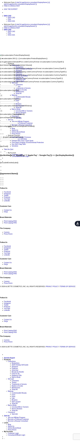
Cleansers (19, 84)
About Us (15, 130)
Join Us (10, 120)
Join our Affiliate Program (20, 121)
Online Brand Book (18, 132)
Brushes (18, 104)
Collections (12, 361)
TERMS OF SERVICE (67, 286)
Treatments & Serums (23, 88)
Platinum (15, 368)
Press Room (16, 134)
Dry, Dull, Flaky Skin (19, 144)
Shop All (18, 93)
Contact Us (8, 210)
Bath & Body (16, 109)
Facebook (7, 192)
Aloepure (19, 70)
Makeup (14, 95)
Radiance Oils (20, 79)
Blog (13, 128)
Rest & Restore (21, 112)
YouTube (7, 199)
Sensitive (15, 146)
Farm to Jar (16, 373)
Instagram (7, 194)
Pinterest (7, 197)
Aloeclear (19, 74)
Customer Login (13, 433)
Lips (13, 398)
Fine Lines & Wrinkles (19, 139)
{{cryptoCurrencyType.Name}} (13, 137)
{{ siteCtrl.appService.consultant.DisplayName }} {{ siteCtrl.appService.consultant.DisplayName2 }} (27, 3)
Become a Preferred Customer (22, 123)
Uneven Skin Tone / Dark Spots (22, 141)
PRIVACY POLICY (52, 286)
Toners (14, 382)
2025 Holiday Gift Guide (20, 365)
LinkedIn (7, 201)
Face (13, 395)
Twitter (6, 195)
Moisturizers (20, 91)
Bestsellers (19, 67)
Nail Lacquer (16, 402)
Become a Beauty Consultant (22, 125)
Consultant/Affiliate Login (16, 435)
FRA (9, 19)
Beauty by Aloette (18, 372)
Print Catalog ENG (10, 221)
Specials (15, 414)
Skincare (15, 83)
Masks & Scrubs (21, 90)
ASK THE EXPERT (11, 9)
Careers (6, 232)
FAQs (6, 212)
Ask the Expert (9, 358)
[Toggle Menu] (4, 151)
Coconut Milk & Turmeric (24, 111)
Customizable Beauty (23, 97)
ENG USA (11, 21)
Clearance (15, 116)
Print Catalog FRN (10, 223)
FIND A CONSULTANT (12, 6)
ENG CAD (7, 16)
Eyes (17, 100)
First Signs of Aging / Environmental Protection (28, 142)
